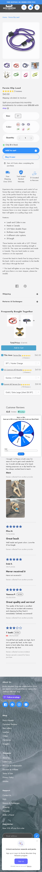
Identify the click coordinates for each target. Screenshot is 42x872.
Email (6, 449)
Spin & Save (21, 454)
